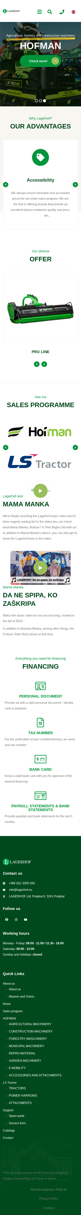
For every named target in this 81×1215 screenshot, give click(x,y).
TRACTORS (17, 1088)
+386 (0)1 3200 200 (22, 883)
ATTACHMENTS (20, 1102)
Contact (8, 1137)
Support (8, 1110)
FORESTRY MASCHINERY (28, 1038)
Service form (17, 1123)
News (7, 1003)
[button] (36, 100)
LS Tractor (10, 1082)
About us (9, 983)
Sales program (12, 1011)
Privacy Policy (22, 1178)
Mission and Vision (21, 996)
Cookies (48, 1208)
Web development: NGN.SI (48, 1189)
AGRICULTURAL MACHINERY (30, 1024)
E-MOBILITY (17, 1068)
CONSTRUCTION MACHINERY (31, 1031)
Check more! (38, 61)
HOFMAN (9, 1018)
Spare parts (16, 1115)
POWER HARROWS (23, 1095)
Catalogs (9, 1130)
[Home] (11, 11)
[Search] (49, 12)
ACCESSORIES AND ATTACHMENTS (35, 1075)
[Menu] (39, 11)
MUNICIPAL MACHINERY (26, 1046)
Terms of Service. (47, 1178)
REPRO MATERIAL (22, 1053)
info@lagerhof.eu (20, 889)
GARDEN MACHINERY (25, 1060)
